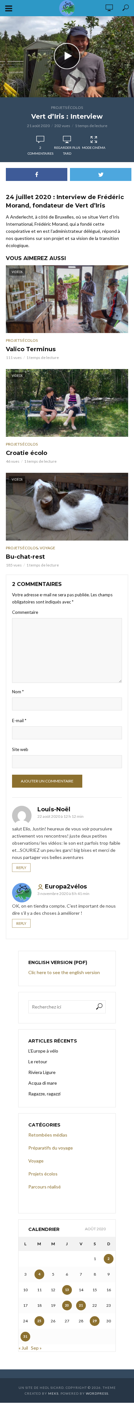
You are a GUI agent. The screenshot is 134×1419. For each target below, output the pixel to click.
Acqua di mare (42, 1083)
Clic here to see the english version (64, 972)
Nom (18, 691)
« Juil (23, 1348)
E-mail (19, 720)
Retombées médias (47, 1135)
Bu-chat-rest (25, 556)
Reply (21, 867)
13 (67, 1290)
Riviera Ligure (42, 1072)
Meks (53, 1393)
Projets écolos (67, 107)
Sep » (36, 1348)
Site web (20, 749)
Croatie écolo (26, 453)
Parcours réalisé (44, 1186)
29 (95, 1321)
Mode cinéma (93, 147)
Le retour (37, 1061)
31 (25, 1336)
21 (81, 1305)
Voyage (47, 547)
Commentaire (25, 612)
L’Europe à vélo (43, 1051)
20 (67, 1305)
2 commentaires (40, 150)
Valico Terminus (31, 349)
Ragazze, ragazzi (44, 1093)
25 (39, 1321)
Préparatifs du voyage (50, 1148)
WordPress (97, 1393)
